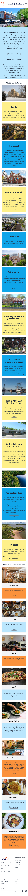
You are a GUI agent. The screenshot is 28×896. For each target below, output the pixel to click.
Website (14, 288)
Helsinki (16, 881)
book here (16, 72)
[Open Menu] (26, 4)
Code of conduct (4, 881)
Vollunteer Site (4, 868)
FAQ (2, 886)
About (2, 883)
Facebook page (14, 807)
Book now (17, 867)
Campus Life (17, 864)
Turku (16, 883)
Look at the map (14, 517)
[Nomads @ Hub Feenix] (7, 859)
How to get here (4, 879)
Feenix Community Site (6, 871)
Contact (2, 888)
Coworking (17, 862)
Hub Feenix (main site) (6, 862)
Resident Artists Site (5, 865)
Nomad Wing (18, 860)
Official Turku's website (14, 53)
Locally (16, 879)
